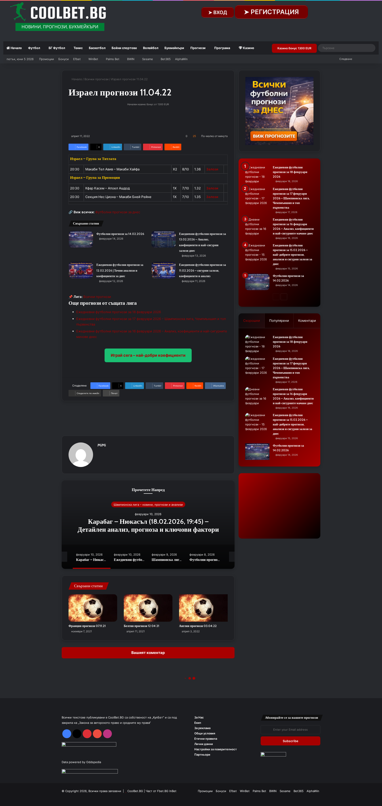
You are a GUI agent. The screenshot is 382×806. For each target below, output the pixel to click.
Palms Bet (112, 59)
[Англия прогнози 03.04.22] (203, 608)
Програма (222, 48)
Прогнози (198, 48)
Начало (16, 48)
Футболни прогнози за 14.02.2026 (120, 234)
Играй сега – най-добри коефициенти (148, 355)
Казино (248, 48)
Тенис (78, 48)
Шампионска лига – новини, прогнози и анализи (148, 504)
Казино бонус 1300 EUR (294, 48)
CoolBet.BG (135, 791)
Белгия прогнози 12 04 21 (141, 626)
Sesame (147, 59)
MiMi (101, 445)
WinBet (93, 59)
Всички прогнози (96, 79)
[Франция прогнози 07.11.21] (93, 608)
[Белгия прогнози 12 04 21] (148, 608)
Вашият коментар (148, 652)
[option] (148, 524)
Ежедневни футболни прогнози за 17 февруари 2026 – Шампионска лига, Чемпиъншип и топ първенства (291, 198)
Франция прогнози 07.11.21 (87, 626)
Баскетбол (97, 48)
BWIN (130, 59)
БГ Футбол (57, 48)
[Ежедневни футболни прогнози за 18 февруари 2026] (257, 174)
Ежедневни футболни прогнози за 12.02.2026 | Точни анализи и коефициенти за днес (119, 270)
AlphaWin (181, 59)
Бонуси (63, 59)
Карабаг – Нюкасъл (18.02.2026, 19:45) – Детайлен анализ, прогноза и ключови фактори (148, 525)
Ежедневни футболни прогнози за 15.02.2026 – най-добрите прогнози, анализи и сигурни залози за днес (292, 254)
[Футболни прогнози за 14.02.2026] (81, 239)
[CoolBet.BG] (59, 17)
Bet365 (166, 59)
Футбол (34, 48)
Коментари (307, 320)
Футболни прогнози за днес (117, 212)
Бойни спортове (124, 48)
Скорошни (251, 320)
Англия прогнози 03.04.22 (198, 626)
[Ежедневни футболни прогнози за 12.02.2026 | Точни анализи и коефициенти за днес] (81, 270)
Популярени (279, 320)
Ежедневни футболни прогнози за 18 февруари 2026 (118, 312)
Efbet (77, 59)
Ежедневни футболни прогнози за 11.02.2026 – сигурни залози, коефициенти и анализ (202, 270)
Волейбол (150, 48)
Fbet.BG (162, 791)
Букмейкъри (174, 48)
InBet (172, 791)
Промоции (46, 59)
